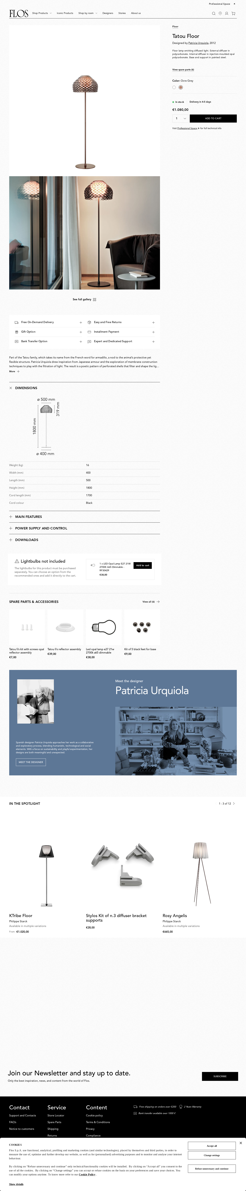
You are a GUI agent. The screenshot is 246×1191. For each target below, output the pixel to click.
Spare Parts (54, 1122)
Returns (52, 1136)
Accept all (212, 1146)
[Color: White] (174, 87)
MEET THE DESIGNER (31, 762)
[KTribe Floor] (46, 861)
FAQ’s (12, 1122)
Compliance (93, 1136)
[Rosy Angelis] (200, 861)
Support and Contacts (22, 1115)
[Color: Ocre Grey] (180, 87)
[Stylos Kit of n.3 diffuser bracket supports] (123, 861)
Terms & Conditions (98, 1122)
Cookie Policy (87, 1174)
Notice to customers (21, 1129)
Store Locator (56, 1115)
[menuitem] (42, 13)
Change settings (212, 1155)
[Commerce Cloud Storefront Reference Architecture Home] (18, 13)
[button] (222, 4)
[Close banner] (241, 1143)
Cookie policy (94, 1115)
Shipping (53, 1129)
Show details (16, 1184)
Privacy (90, 1129)
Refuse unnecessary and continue (211, 1169)
